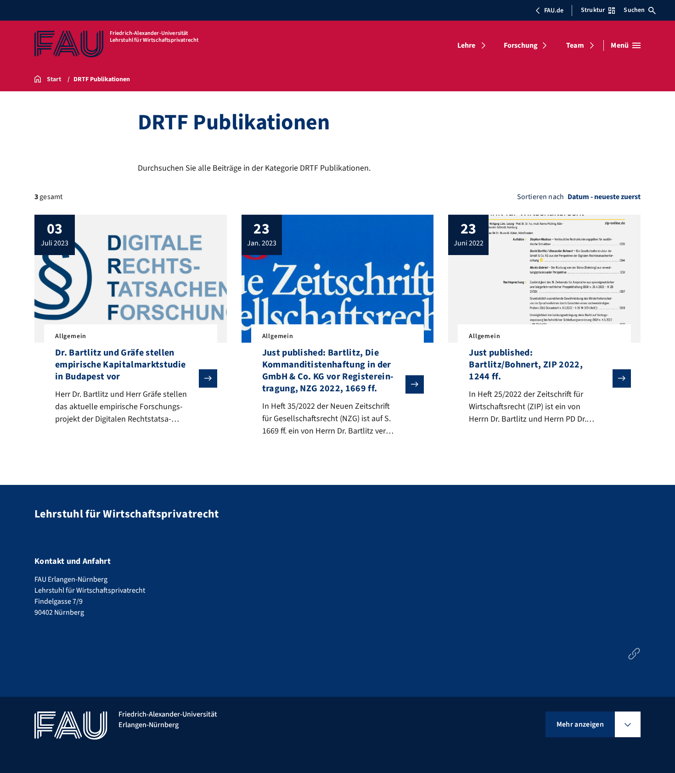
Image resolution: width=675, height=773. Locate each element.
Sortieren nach (540, 197)
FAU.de (553, 10)
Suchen (634, 10)
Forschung (521, 45)
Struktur (593, 10)
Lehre (466, 45)
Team (575, 45)
